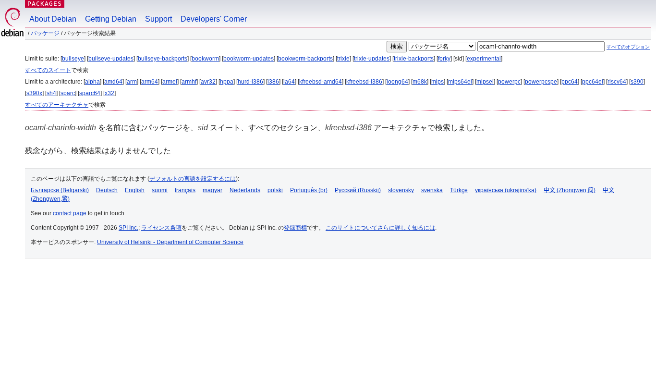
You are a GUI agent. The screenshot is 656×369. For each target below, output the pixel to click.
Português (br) (309, 190)
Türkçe (459, 190)
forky (444, 58)
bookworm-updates (248, 58)
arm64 (149, 81)
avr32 (208, 81)
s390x (34, 93)
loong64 (397, 81)
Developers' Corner (214, 19)
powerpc (509, 81)
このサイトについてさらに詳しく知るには (380, 227)
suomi (160, 190)
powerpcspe (541, 81)
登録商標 (295, 227)
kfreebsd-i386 (364, 81)
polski (275, 190)
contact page (69, 213)
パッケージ (45, 33)
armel (169, 81)
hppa (226, 81)
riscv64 (616, 81)
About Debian (52, 19)
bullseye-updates (111, 58)
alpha (92, 81)
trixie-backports (414, 58)
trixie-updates (371, 58)
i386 (273, 81)
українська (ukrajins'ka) (505, 190)
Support (158, 19)
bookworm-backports (305, 58)
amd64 (113, 81)
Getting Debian (110, 19)
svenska (432, 190)
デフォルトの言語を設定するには (192, 178)
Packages (44, 3)
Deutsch (107, 190)
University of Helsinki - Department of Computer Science (170, 242)
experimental (484, 58)
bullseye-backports (162, 58)
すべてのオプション (628, 46)
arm (132, 81)
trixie (343, 58)
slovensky (401, 190)
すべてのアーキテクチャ (56, 104)
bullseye (73, 58)
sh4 (51, 93)
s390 (637, 81)
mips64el (460, 81)
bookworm (205, 58)
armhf (189, 81)
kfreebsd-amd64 (320, 81)
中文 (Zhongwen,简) (569, 190)
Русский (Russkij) (358, 190)
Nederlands (245, 190)
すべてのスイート (48, 70)
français (185, 190)
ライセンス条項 (161, 227)
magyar (212, 190)
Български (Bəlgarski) (60, 190)
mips (437, 81)
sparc (68, 93)
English (135, 190)
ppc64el (592, 81)
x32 (109, 93)
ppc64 (569, 81)
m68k (420, 81)
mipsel (485, 81)
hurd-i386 (250, 81)
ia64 (289, 81)
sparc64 (89, 93)
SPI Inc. (128, 227)
